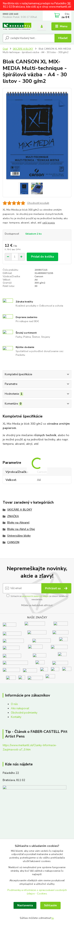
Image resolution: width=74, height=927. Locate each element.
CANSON (13, 542)
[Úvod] (17, 26)
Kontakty (16, 717)
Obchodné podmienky (24, 713)
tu (52, 918)
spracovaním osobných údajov (35, 596)
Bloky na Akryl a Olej (21, 529)
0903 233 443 (10, 14)
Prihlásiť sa (53, 588)
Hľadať (62, 38)
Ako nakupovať (20, 708)
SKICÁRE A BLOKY (23, 48)
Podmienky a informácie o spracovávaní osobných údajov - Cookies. (37, 891)
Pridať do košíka (42, 257)
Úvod (5, 48)
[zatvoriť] (69, 4)
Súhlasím (50, 905)
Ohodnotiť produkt (38, 203)
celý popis (48, 222)
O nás (14, 704)
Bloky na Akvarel (18, 523)
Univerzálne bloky (19, 536)
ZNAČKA (13, 516)
